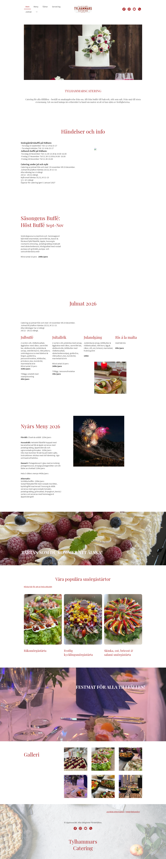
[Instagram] (129, 9)
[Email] (134, 9)
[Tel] (139, 9)
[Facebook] (124, 9)
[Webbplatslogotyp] (83, 9)
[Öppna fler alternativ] (36, 11)
